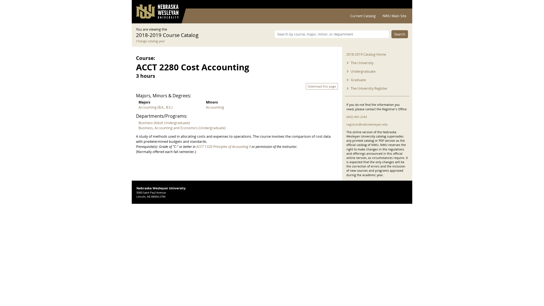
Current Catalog (363, 16)
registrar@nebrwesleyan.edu (367, 124)
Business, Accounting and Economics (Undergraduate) (182, 128)
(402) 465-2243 (356, 117)
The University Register (369, 88)
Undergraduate (363, 71)
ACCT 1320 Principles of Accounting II (223, 146)
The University (362, 63)
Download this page (322, 86)
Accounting (215, 107)
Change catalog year (150, 41)
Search (399, 34)
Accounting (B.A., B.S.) (156, 107)
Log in (402, 4)
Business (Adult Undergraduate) (164, 122)
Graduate (358, 80)
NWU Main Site (394, 16)
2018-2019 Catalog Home (366, 54)
